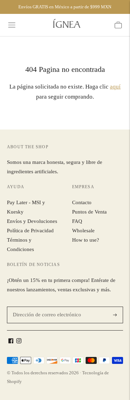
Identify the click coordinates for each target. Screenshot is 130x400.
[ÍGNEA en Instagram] (18, 341)
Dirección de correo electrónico (43, 306)
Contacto (82, 202)
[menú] (12, 25)
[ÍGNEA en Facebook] (11, 341)
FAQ (77, 221)
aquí (115, 86)
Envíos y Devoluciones (32, 221)
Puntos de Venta (89, 212)
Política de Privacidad (30, 230)
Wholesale (83, 230)
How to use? (85, 240)
